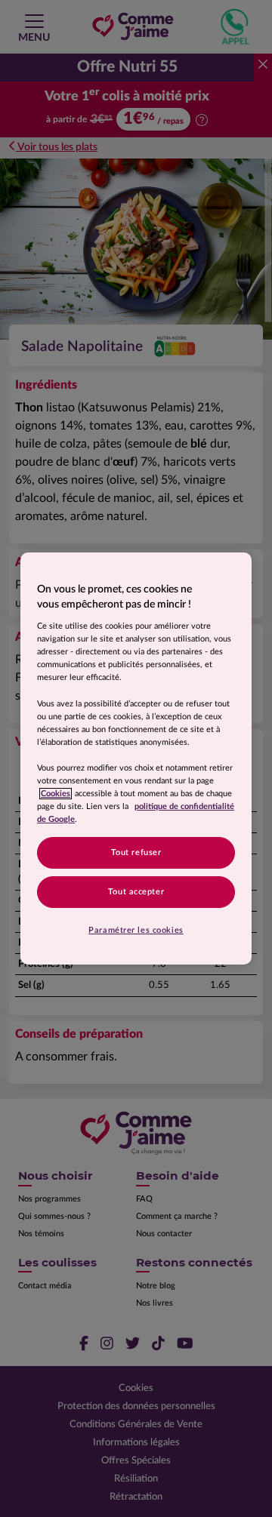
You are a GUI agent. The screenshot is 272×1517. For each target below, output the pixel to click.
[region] (136, 758)
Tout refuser (136, 852)
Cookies (55, 793)
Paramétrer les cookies (136, 930)
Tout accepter (136, 892)
